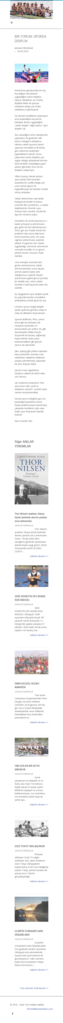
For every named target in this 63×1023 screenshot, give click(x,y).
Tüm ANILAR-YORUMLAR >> (34, 988)
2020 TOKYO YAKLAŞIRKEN (30, 846)
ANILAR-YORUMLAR (24, 48)
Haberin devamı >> (39, 556)
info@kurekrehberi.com (41, 1008)
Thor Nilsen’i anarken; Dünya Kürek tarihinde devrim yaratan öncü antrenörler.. (31, 517)
